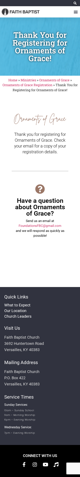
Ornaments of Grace (54, 80)
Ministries (28, 80)
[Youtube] (45, 464)
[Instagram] (35, 464)
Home (12, 80)
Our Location (15, 311)
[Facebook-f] (24, 464)
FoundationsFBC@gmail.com (40, 226)
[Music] (56, 464)
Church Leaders (17, 316)
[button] (75, 3)
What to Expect (17, 305)
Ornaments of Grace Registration (27, 85)
